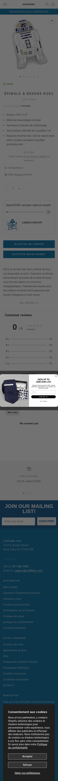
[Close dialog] (56, 376)
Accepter (27, 756)
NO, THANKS (43, 401)
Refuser (27, 764)
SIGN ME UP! (43, 396)
